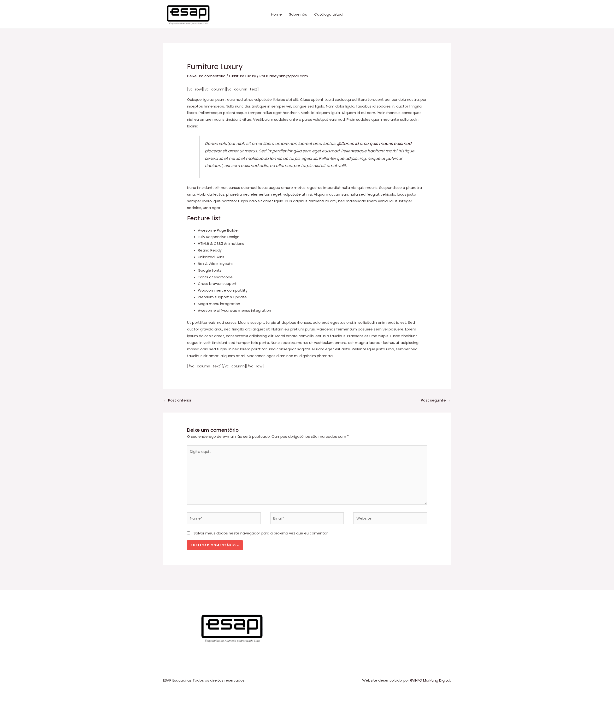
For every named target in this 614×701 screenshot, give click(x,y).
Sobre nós (298, 14)
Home (276, 14)
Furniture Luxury (242, 75)
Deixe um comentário (206, 75)
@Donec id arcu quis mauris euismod (374, 143)
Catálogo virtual (328, 14)
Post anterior (177, 400)
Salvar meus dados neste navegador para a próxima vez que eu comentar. (261, 533)
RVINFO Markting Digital (430, 680)
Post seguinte (435, 400)
